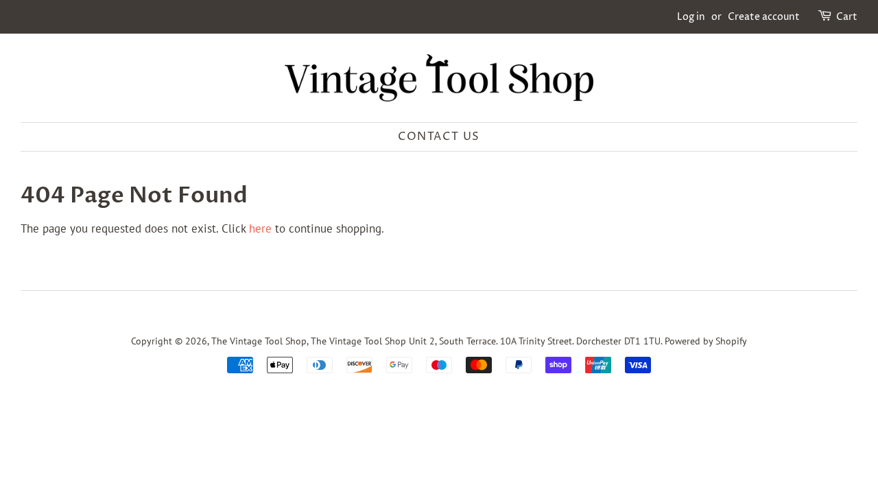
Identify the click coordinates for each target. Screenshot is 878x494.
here (260, 228)
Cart (846, 16)
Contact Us (439, 136)
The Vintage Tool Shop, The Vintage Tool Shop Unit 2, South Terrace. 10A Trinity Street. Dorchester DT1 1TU (436, 340)
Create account (764, 16)
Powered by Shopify (706, 340)
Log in (691, 16)
